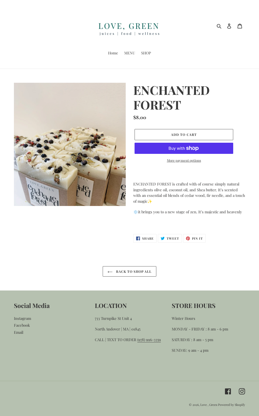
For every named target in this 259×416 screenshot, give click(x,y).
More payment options (184, 160)
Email (18, 332)
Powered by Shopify (231, 405)
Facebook (22, 325)
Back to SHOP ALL (133, 271)
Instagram (22, 318)
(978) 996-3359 (149, 339)
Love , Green (209, 405)
